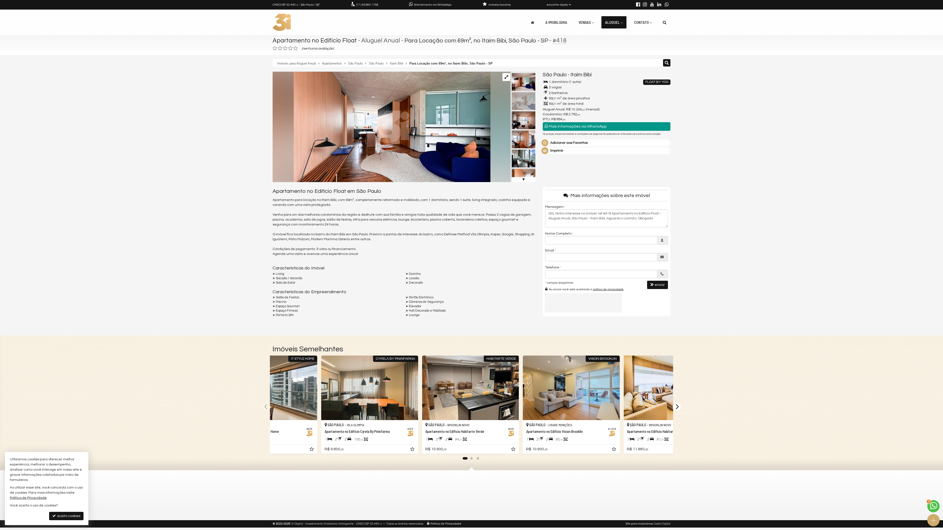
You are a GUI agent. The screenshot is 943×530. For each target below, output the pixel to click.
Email (549, 250)
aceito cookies (68, 516)
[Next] (677, 407)
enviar (660, 285)
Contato (641, 22)
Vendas (585, 22)
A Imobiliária (556, 22)
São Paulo (555, 74)
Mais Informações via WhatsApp (577, 126)
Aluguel (612, 22)
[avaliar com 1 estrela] (275, 48)
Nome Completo (558, 233)
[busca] (664, 22)
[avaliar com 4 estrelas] (290, 48)
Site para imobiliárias (639, 523)
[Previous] (266, 407)
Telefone (552, 267)
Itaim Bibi (581, 74)
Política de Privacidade (445, 523)
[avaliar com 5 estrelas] (295, 48)
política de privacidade (608, 289)
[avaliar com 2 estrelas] (280, 48)
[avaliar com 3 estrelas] (285, 48)
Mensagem (554, 207)
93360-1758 (367, 4)
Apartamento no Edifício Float (315, 40)
